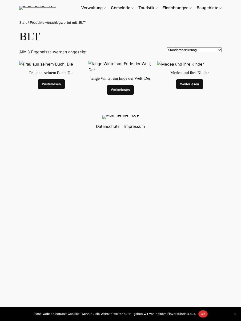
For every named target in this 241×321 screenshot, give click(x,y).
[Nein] (235, 314)
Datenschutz (108, 126)
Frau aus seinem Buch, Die (51, 72)
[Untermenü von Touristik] (157, 8)
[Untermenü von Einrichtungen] (190, 8)
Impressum (134, 126)
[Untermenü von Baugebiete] (220, 8)
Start (23, 22)
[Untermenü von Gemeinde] (132, 8)
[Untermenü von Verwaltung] (105, 8)
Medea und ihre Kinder (189, 72)
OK (203, 314)
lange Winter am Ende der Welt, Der (120, 78)
